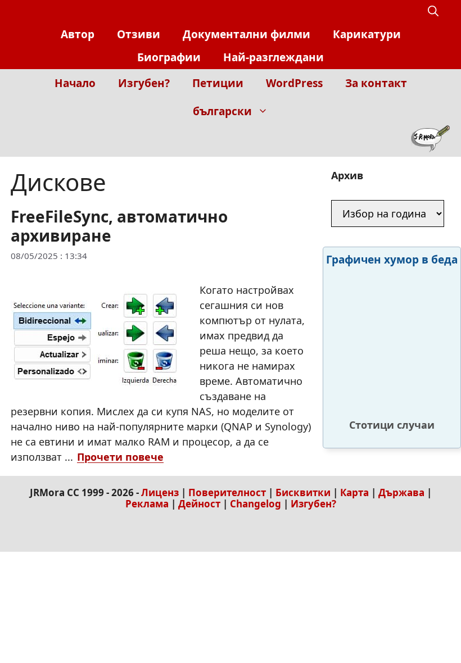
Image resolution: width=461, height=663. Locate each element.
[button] (433, 11)
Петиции (217, 83)
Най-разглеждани (273, 57)
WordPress (294, 83)
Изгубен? (144, 83)
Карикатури (367, 34)
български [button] (222, 111)
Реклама (147, 503)
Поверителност (227, 492)
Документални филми (246, 34)
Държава (401, 492)
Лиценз (160, 492)
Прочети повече (120, 457)
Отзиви (138, 34)
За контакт (376, 83)
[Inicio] (430, 141)
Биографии (169, 57)
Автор (77, 34)
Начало (75, 83)
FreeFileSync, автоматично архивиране (119, 226)
